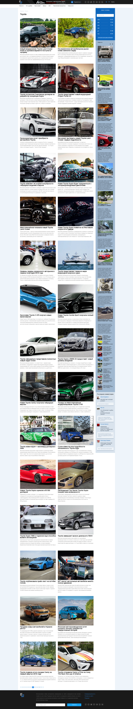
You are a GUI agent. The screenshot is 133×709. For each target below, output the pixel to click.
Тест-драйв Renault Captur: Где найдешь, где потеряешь (105, 177)
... (105, 420)
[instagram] (88, 2)
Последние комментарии (105, 394)
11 (41, 687)
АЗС (50, 5)
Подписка (74, 704)
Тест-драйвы (29, 5)
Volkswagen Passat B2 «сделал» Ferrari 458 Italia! (106, 444)
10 (39, 687)
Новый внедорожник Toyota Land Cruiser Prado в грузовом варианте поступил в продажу (36, 50)
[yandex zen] (99, 2)
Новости (21, 5)
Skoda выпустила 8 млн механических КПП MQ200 (104, 292)
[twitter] (91, 2)
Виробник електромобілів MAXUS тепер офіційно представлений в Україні (104, 60)
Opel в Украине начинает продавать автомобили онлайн (104, 89)
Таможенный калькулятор (59, 5)
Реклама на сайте (89, 696)
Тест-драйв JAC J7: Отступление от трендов (104, 205)
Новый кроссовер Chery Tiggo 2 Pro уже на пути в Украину (104, 148)
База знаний (37, 5)
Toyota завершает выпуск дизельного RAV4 (75, 536)
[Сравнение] (106, 2)
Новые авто (71, 5)
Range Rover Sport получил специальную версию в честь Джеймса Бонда (105, 234)
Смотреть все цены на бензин (105, 37)
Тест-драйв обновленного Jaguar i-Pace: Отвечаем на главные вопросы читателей (105, 263)
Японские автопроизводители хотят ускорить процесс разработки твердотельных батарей (72, 628)
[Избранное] (109, 2)
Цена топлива (105, 10)
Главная (22, 11)
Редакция (87, 698)
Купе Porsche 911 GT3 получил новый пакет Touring (105, 320)
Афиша (44, 5)
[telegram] (97, 2)
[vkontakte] (102, 2)
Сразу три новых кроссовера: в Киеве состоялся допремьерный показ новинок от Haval (104, 119)
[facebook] (86, 2)
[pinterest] (94, 2)
